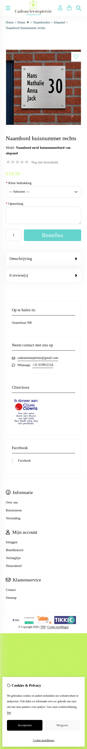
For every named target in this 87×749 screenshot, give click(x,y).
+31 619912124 (42, 365)
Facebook (24, 460)
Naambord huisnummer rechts (25, 28)
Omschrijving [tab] (21, 258)
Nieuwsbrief (14, 566)
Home (10, 22)
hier (9, 712)
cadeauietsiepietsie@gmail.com (37, 358)
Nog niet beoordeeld (44, 162)
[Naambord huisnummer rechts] (43, 124)
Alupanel (59, 22)
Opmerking (14, 203)
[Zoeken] (78, 8)
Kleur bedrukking (19, 183)
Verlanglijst (13, 558)
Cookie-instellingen (58, 627)
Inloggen (11, 542)
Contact (11, 590)
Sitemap (11, 598)
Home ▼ (23, 22)
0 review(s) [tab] (19, 275)
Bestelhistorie (14, 550)
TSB (42, 627)
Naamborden (41, 22)
